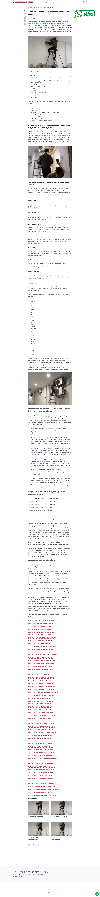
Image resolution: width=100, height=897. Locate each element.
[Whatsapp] (97, 894)
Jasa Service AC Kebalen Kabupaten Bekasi (44, 681)
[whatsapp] (25, 19)
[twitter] (25, 17)
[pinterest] (25, 25)
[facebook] (25, 14)
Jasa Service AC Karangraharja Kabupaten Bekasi (59, 817)
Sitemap (50, 892)
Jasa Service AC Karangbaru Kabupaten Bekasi (58, 838)
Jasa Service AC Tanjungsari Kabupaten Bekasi (35, 817)
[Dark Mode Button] (83, 2)
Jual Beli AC (38, 2)
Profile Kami (64, 2)
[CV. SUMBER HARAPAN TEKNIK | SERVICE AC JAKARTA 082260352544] (23, 2)
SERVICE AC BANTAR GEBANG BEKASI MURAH (42, 620)
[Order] (84, 17)
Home (50, 886)
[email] (25, 28)
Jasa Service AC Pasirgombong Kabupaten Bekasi (36, 838)
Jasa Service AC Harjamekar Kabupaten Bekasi (42, 21)
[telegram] (25, 22)
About (50, 889)
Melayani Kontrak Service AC (51, 2)
